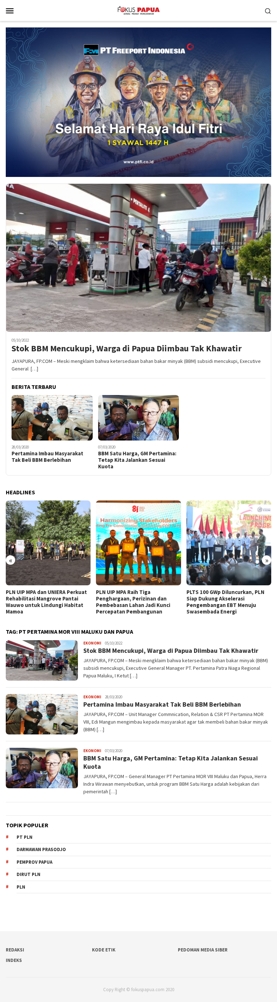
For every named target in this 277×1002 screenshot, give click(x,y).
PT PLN (24, 837)
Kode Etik (103, 950)
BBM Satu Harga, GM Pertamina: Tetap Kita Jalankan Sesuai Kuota (137, 460)
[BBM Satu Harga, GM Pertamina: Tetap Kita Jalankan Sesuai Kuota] (138, 418)
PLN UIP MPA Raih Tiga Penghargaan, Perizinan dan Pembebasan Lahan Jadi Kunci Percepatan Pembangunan (43, 602)
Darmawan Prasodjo (41, 849)
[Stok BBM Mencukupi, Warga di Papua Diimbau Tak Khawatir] (138, 257)
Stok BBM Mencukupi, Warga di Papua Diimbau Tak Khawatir (127, 348)
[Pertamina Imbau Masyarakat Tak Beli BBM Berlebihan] (52, 418)
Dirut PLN (28, 874)
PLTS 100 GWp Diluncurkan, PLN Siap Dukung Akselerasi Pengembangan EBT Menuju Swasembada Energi (135, 602)
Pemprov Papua (34, 862)
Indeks (14, 960)
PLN (21, 887)
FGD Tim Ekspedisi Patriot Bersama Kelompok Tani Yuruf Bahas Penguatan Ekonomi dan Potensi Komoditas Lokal (224, 602)
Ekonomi (92, 643)
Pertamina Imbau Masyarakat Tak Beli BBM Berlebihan (47, 456)
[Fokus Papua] (138, 9)
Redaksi (15, 950)
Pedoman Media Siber (203, 950)
